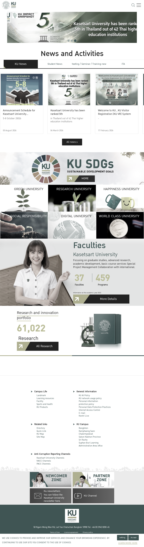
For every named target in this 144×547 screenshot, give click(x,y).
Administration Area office (91, 444)
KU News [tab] (21, 64)
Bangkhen (83, 428)
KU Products (42, 407)
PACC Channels (43, 463)
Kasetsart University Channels (50, 458)
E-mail (82, 413)
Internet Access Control (89, 410)
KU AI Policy (84, 395)
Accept (133, 537)
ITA (123, 64)
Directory (41, 428)
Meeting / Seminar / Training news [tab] (89, 64)
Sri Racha (83, 439)
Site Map (41, 437)
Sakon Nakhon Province (90, 435)
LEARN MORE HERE (127, 543)
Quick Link (41, 431)
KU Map (40, 434)
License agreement (71, 532)
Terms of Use (55, 532)
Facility (40, 401)
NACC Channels (44, 461)
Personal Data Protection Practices (95, 407)
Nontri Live (84, 416)
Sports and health (45, 404)
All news (71, 142)
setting (122, 537)
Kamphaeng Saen (87, 431)
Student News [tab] (55, 64)
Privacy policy (88, 532)
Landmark (41, 395)
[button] (69, 41)
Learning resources (45, 398)
